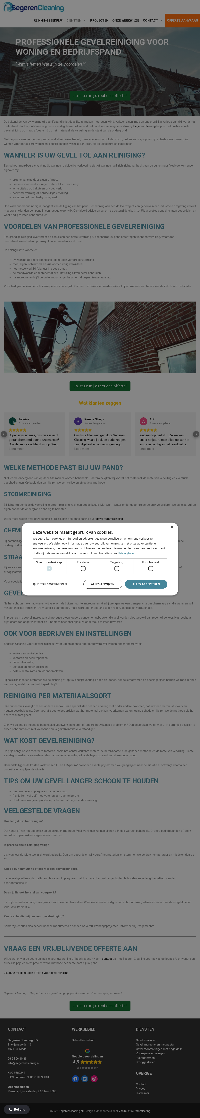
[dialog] (100, 559)
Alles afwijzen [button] (103, 584)
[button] (50, 584)
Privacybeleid (127, 553)
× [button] (171, 527)
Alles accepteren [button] (146, 584)
